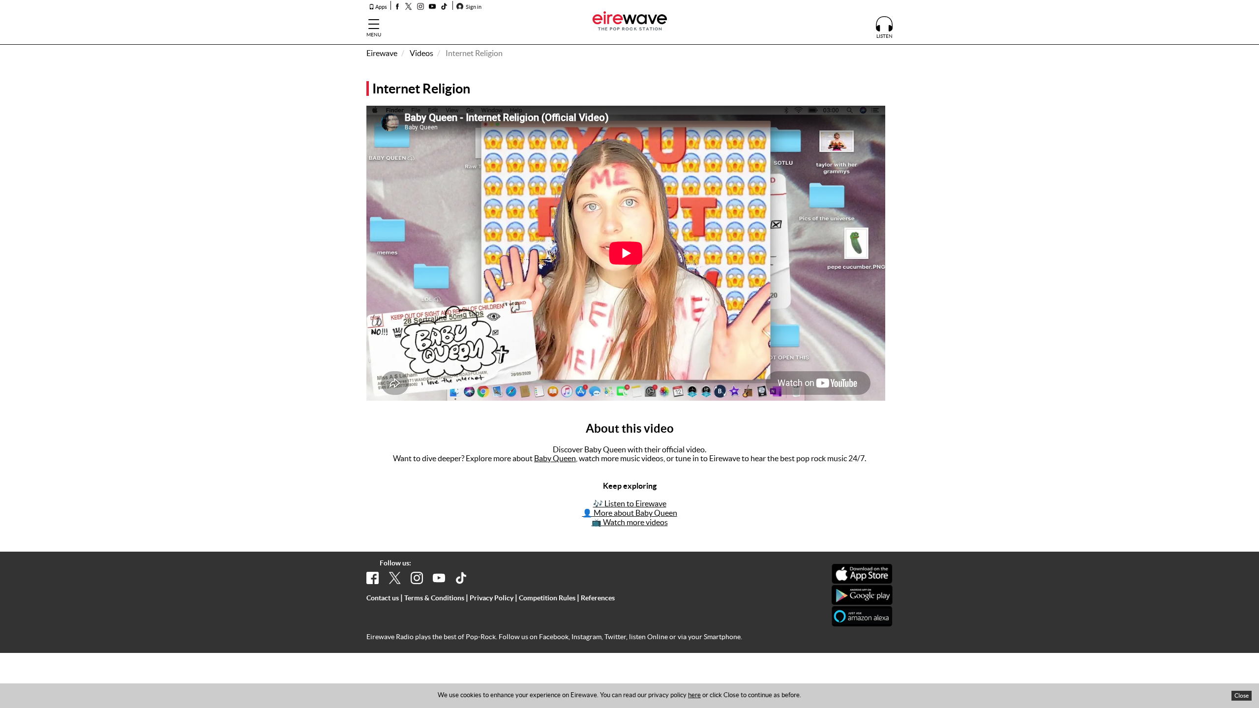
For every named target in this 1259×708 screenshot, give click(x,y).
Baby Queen (555, 458)
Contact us (382, 598)
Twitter (615, 637)
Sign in (473, 7)
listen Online (648, 637)
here (694, 695)
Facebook (554, 637)
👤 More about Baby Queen (629, 512)
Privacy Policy (491, 598)
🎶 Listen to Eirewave (629, 503)
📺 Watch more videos (630, 522)
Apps (380, 7)
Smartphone (722, 637)
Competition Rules (547, 598)
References (598, 598)
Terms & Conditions (434, 598)
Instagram (586, 637)
